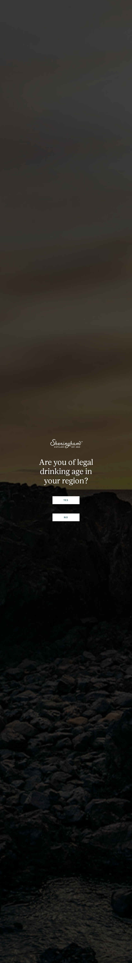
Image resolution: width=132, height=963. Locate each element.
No (66, 517)
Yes (66, 500)
